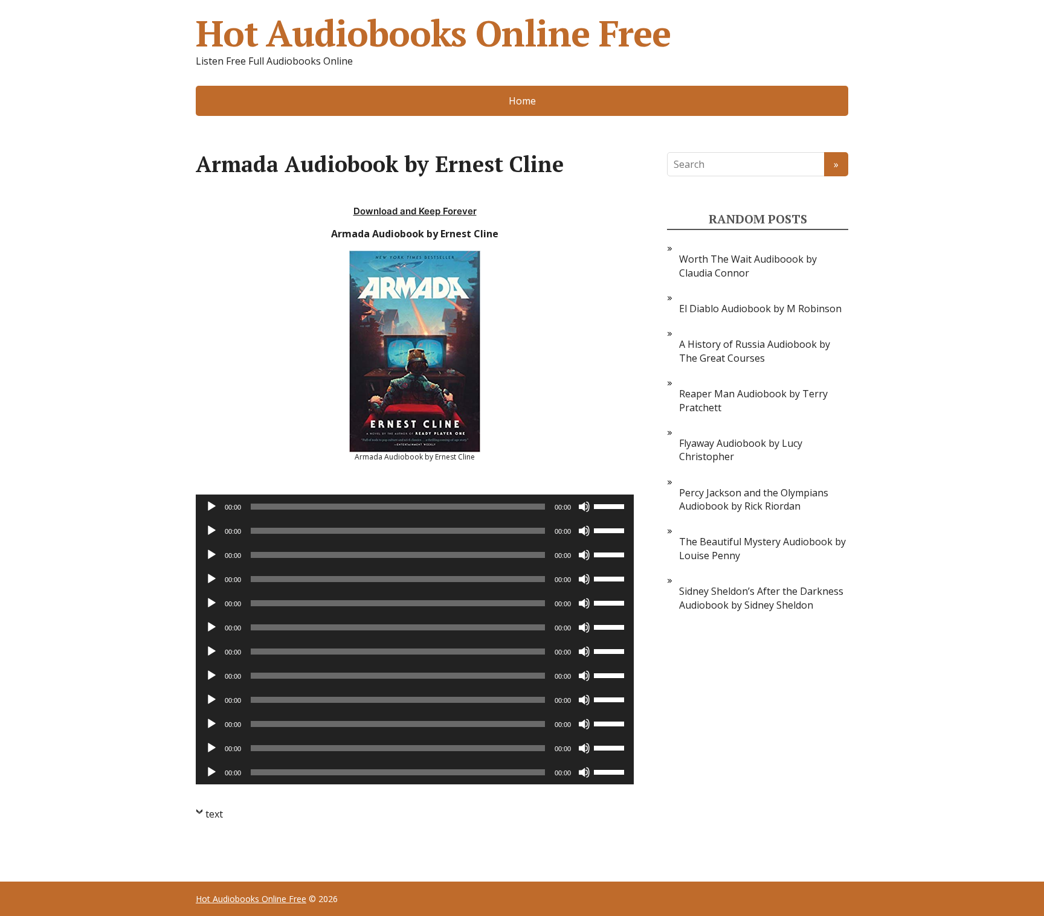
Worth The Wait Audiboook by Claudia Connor (748, 265)
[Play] (211, 507)
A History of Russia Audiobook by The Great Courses (754, 351)
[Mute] (584, 507)
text (214, 814)
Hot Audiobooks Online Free (433, 33)
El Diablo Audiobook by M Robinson (760, 308)
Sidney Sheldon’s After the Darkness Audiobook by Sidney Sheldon (761, 598)
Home (522, 100)
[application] (415, 507)
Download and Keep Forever (415, 211)
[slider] (611, 505)
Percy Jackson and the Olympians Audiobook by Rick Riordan (753, 499)
